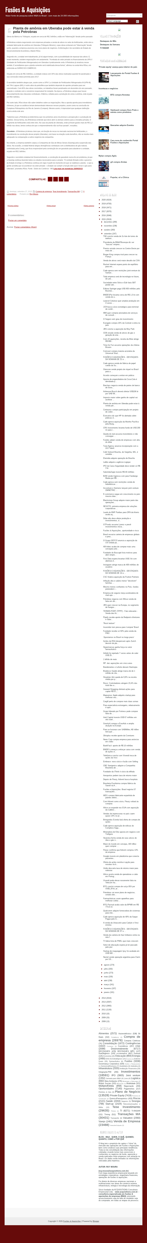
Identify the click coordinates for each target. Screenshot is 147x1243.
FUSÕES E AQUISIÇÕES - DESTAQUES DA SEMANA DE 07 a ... (120, 930)
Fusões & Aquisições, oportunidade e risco (121, 530)
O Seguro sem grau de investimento (118, 319)
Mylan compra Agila (107, 156)
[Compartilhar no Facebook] (137, 21)
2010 (104, 1014)
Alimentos (104, 1033)
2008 (104, 1021)
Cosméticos (123, 1046)
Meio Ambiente (111, 1081)
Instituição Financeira (128, 1068)
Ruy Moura (34, 194)
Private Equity (117, 1095)
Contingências (132, 1043)
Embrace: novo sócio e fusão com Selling (120, 761)
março (106, 984)
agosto (107, 965)
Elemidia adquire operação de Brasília (119, 458)
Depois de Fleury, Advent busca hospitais (120, 779)
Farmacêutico (114, 1061)
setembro (108, 234)
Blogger (96, 1221)
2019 (104, 204)
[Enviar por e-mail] (50, 179)
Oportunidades (106, 1088)
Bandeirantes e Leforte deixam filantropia (120, 667)
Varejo (102, 1121)
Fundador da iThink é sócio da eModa (119, 772)
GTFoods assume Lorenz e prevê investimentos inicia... (117, 525)
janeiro (106, 992)
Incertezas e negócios (108, 88)
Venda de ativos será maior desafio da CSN (121, 260)
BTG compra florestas (120, 95)
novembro (108, 226)
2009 (104, 1017)
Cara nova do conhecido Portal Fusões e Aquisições (124, 141)
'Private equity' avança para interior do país (118, 67)
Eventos (129, 1059)
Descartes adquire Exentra (122, 125)
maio (106, 977)
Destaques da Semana (110, 45)
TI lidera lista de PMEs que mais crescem (120, 941)
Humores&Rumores (108, 1066)
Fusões (128, 1061)
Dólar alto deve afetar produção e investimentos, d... (117, 519)
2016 (104, 215)
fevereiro (107, 988)
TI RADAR (104, 48)
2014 (104, 998)
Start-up (110, 1104)
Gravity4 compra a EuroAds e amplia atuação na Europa (118, 724)
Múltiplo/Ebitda (106, 1086)
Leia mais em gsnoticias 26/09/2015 (68, 169)
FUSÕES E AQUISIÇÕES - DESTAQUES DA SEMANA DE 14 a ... (120, 572)
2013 (104, 1002)
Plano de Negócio (127, 1091)
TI (121, 1110)
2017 (104, 211)
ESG (107, 1059)
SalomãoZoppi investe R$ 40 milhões (118, 472)
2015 (104, 219)
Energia (136, 1056)
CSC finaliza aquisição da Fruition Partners (121, 577)
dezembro (108, 222)
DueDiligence (104, 1053)
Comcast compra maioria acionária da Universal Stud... (119, 352)
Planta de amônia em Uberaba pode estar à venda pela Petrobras (53, 30)
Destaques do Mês (108, 41)
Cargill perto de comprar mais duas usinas (120, 701)
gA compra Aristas (118, 162)
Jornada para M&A (113, 1078)
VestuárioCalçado (116, 1125)
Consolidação (110, 1043)
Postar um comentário (17, 220)
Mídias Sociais (105, 1083)
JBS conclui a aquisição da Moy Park (119, 329)
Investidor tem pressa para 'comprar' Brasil (121, 627)
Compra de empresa (44, 192)
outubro (107, 230)
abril (105, 980)
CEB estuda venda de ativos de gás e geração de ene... (119, 334)
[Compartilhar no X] (55, 179)
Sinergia (136, 1101)
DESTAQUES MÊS (126, 1051)
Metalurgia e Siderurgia (130, 1081)
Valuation (128, 1118)
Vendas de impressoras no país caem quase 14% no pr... (119, 815)
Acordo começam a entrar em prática (118, 375)
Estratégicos (117, 1059)
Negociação (129, 1086)
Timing (107, 1114)
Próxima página (13, 206)
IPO (113, 1075)
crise (137, 1046)
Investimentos (130, 1071)
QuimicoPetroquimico (118, 1098)
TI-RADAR (135, 1111)
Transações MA (74, 192)
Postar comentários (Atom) (25, 227)
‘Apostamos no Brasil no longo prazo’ (118, 637)
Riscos (136, 1098)
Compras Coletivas (132, 1041)
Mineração (120, 1083)
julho (106, 969)
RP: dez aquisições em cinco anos (117, 663)
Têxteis (113, 1111)
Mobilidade (130, 1083)
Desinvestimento (119, 1048)
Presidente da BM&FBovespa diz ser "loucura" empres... (118, 243)
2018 (104, 207)
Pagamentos (129, 1089)
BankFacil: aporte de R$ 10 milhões (118, 746)
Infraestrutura (105, 1068)
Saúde (109, 1101)
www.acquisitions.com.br (126, 1192)
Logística (135, 1078)
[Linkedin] (141, 21)
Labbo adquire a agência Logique (116, 462)
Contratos (110, 1046)
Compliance (115, 1037)
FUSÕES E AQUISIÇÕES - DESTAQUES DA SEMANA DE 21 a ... (120, 358)
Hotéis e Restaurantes (132, 1064)
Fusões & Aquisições (27, 9)
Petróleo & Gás (105, 1092)
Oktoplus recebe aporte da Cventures (118, 735)
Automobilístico (124, 1034)
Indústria (134, 1066)
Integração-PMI (105, 1072)
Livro (126, 1078)
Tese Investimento (60, 192)
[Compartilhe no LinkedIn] (66, 179)
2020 (104, 200)
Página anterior (89, 206)
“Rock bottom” (109, 623)
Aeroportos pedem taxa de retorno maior (120, 775)
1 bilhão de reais (110, 659)
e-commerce (122, 1053)
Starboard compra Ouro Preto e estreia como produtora (124, 111)
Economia (107, 1056)
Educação (120, 1056)
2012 (104, 1006)
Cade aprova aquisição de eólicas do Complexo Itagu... (118, 827)
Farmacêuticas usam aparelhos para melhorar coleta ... (118, 899)
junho (106, 973)
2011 (104, 1010)
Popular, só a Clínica (119, 177)
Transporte (115, 1118)
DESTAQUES (104, 1051)
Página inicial (51, 206)
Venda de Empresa (127, 1121)
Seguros (124, 1101)
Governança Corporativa (109, 1064)
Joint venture (133, 1075)
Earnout (137, 1053)
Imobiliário (124, 1066)
